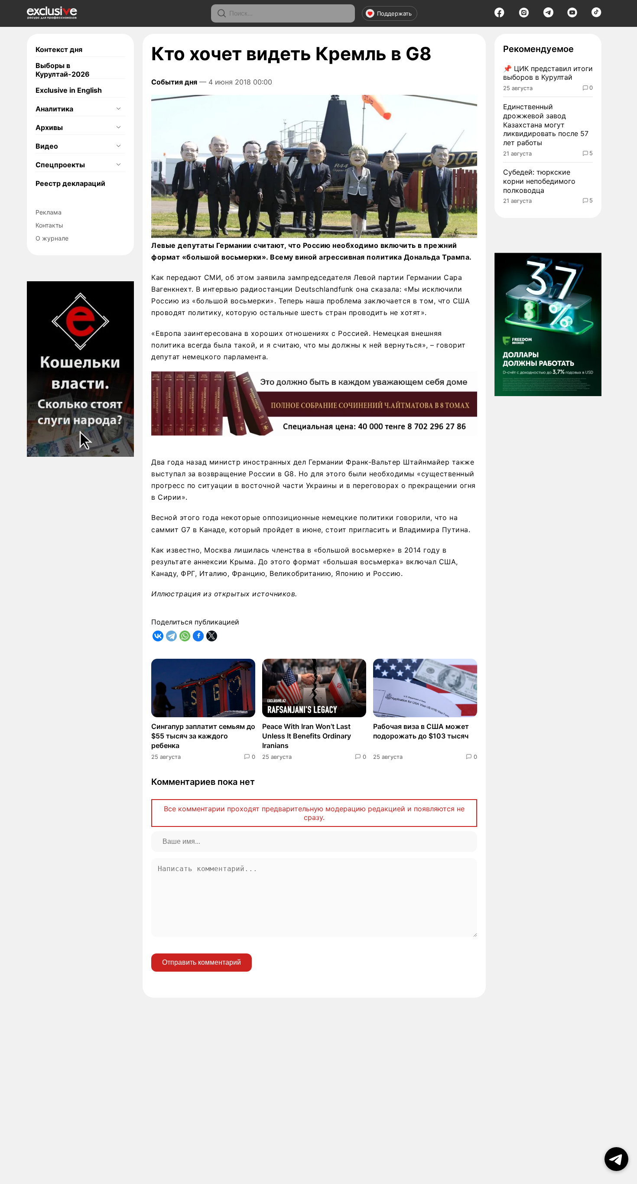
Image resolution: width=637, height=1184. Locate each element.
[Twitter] (211, 636)
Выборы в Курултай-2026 (63, 69)
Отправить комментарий (201, 962)
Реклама (49, 212)
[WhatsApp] (184, 636)
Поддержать (394, 13)
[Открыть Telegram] (616, 1159)
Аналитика (54, 108)
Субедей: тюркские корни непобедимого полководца (539, 181)
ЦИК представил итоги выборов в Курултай (548, 73)
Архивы (49, 127)
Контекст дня (59, 49)
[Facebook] (499, 15)
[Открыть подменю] (118, 109)
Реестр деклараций (70, 183)
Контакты (49, 225)
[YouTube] (572, 15)
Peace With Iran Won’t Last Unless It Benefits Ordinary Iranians (306, 736)
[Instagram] (524, 15)
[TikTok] (596, 14)
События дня (174, 82)
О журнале (52, 238)
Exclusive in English (69, 90)
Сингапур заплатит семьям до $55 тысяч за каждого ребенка (203, 736)
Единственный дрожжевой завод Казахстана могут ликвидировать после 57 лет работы (545, 124)
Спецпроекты (60, 164)
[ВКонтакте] (158, 636)
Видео (47, 146)
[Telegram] (548, 14)
